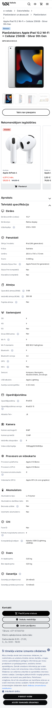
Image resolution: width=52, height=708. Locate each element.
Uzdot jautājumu (27, 625)
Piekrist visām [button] (25, 696)
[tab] (26, 197)
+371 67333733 (17, 631)
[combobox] (48, 650)
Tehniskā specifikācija (15, 204)
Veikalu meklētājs (27, 619)
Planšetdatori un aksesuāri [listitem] (16, 14)
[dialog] (26, 677)
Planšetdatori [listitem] (40, 14)
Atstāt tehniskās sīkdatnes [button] (25, 702)
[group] (26, 67)
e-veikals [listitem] (7, 11)
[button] (26, 691)
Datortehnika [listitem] (23, 11)
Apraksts (6, 197)
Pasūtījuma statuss (27, 613)
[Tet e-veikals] (9, 3)
